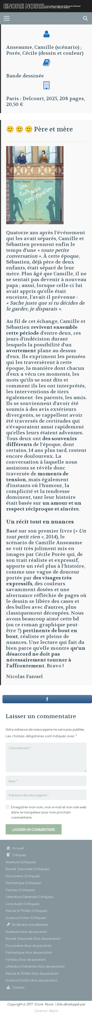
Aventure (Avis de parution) (26, 931)
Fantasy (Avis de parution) (26, 959)
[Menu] (7, 18)
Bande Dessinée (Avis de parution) (33, 938)
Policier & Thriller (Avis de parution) (32, 973)
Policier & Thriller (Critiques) (26, 910)
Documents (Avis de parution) (28, 945)
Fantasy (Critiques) (20, 889)
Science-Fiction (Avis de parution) (31, 980)
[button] (85, 18)
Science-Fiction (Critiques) (26, 917)
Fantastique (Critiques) (23, 882)
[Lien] (44, 6)
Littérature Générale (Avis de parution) (35, 966)
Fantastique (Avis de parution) (29, 952)
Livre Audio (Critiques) (22, 903)
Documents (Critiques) (23, 875)
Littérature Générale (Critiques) (29, 896)
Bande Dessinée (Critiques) (27, 868)
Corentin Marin (46, 1010)
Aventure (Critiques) (21, 861)
